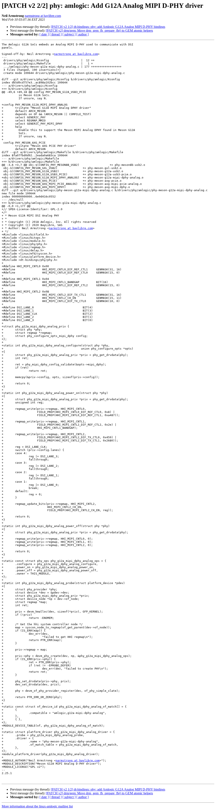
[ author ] (82, 34)
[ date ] (44, 34)
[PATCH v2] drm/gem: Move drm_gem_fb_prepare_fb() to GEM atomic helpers (99, 30)
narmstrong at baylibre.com (43, 16)
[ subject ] (69, 34)
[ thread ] (56, 34)
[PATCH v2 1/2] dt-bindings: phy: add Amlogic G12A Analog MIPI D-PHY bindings (108, 27)
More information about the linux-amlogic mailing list (37, 806)
